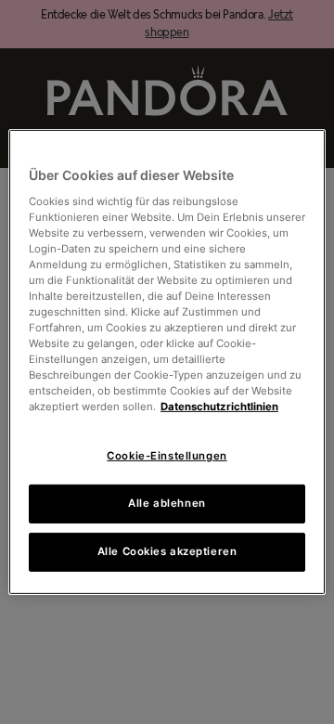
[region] (167, 362)
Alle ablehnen (166, 503)
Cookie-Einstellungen (166, 455)
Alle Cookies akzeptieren (167, 551)
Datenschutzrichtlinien (219, 406)
